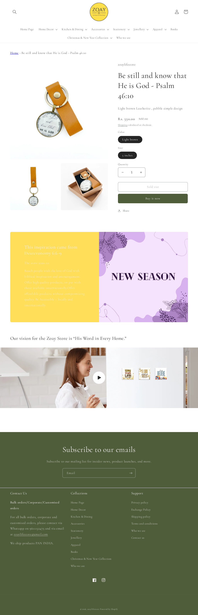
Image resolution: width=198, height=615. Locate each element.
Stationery (77, 530)
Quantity (123, 164)
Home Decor (78, 509)
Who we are (78, 566)
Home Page (77, 502)
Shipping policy (140, 516)
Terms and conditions (144, 523)
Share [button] (126, 210)
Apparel (76, 545)
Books (74, 552)
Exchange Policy (141, 509)
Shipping (122, 124)
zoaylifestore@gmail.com (31, 534)
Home (14, 53)
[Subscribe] (130, 473)
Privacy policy (139, 502)
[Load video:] (99, 378)
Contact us (137, 537)
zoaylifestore (93, 609)
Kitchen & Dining (81, 516)
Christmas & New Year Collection (91, 558)
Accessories (78, 523)
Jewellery (76, 537)
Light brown (130, 139)
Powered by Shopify (109, 609)
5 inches (127, 155)
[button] (14, 11)
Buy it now (153, 198)
